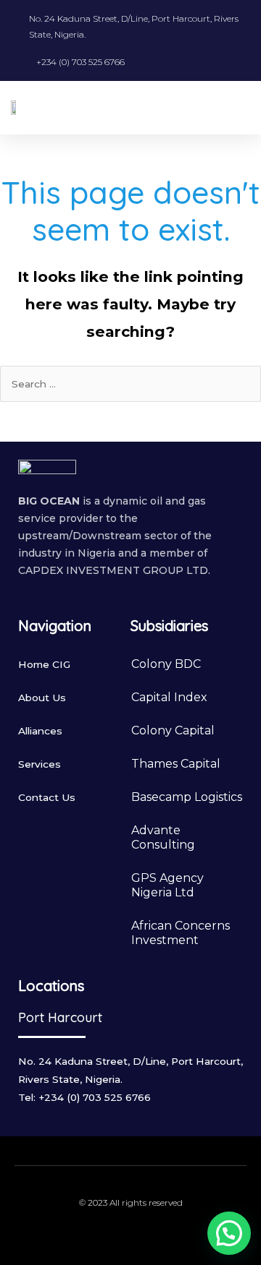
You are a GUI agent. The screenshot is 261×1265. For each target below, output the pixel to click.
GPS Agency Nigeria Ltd (167, 885)
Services (39, 764)
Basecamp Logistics (186, 797)
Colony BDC (166, 664)
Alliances (40, 731)
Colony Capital (173, 730)
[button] (240, 107)
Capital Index (169, 697)
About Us (42, 697)
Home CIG (44, 664)
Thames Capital (175, 764)
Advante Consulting (163, 837)
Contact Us (46, 797)
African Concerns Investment (180, 933)
